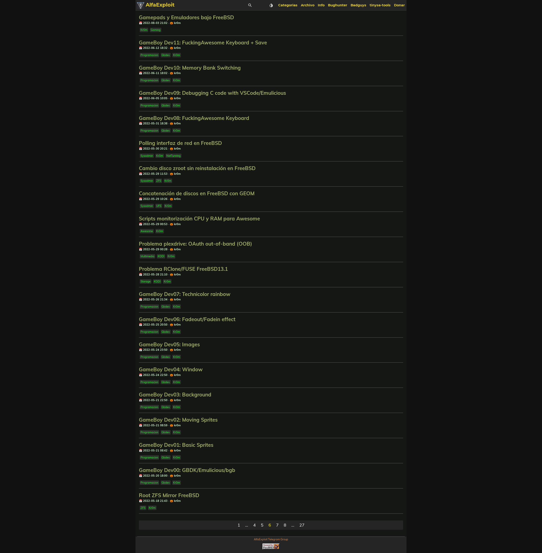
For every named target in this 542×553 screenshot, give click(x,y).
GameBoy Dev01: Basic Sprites (176, 445)
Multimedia (147, 256)
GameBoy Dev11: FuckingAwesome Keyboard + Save (203, 42)
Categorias (287, 5)
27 (301, 525)
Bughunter (337, 5)
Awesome (147, 231)
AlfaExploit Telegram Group (271, 539)
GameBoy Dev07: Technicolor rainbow (184, 294)
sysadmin (147, 155)
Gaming (155, 30)
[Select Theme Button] (271, 5)
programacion (149, 55)
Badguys (358, 5)
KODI (161, 256)
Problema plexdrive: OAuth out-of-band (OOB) (195, 244)
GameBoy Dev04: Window (171, 369)
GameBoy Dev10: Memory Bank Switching (190, 68)
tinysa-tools (380, 5)
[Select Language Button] (260, 5)
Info (321, 5)
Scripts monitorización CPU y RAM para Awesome (199, 218)
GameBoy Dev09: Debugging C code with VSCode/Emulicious (212, 93)
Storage (146, 281)
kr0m (144, 30)
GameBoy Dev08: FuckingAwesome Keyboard (194, 118)
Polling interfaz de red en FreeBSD (180, 143)
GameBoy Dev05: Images (169, 344)
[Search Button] (250, 5)
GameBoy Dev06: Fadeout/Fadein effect (187, 319)
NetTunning (173, 155)
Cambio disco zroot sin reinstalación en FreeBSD (197, 168)
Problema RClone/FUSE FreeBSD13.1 (183, 269)
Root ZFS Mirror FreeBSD (169, 495)
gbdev (166, 55)
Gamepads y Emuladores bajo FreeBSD (186, 17)
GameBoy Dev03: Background (175, 394)
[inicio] (140, 5)
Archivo (307, 5)
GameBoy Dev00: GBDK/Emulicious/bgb (187, 470)
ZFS (158, 180)
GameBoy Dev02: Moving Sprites (178, 420)
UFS (158, 206)
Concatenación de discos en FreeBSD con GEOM (196, 193)
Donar (399, 5)
